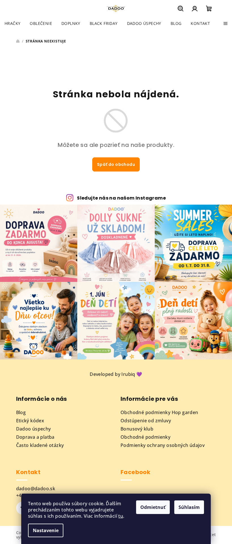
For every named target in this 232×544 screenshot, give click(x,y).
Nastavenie (46, 530)
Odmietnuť (153, 507)
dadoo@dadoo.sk (35, 488)
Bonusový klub (137, 429)
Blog (21, 412)
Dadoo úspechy (33, 429)
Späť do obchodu (116, 164)
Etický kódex (30, 420)
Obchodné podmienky (145, 437)
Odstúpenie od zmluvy (146, 420)
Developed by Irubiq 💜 (116, 374)
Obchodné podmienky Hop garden (159, 412)
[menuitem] (12, 23)
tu (120, 516)
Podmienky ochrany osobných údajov (163, 445)
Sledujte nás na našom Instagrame (121, 198)
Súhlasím (189, 507)
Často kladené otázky (40, 445)
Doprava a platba (35, 437)
